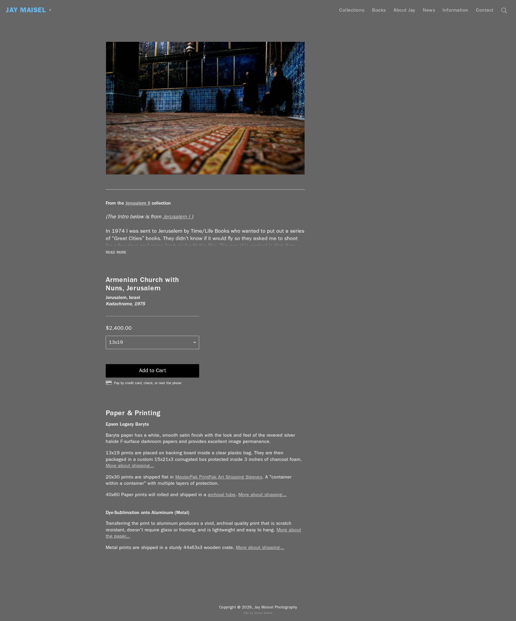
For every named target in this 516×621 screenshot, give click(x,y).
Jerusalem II (137, 203)
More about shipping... (130, 465)
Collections (352, 10)
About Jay (404, 10)
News (429, 10)
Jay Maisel (26, 10)
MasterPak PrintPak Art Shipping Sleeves (218, 477)
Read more (116, 252)
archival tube (221, 494)
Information (456, 10)
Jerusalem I (177, 217)
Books (379, 10)
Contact (485, 10)
